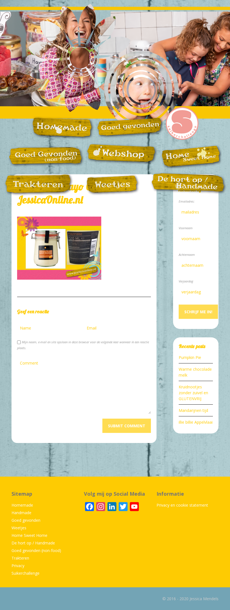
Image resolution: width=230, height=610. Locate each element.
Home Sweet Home (29, 535)
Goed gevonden (26, 520)
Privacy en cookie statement (182, 505)
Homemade (22, 505)
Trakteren (20, 558)
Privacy (18, 565)
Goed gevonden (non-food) (36, 550)
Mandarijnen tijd (193, 410)
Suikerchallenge (26, 573)
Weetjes (19, 527)
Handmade (21, 512)
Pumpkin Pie (190, 357)
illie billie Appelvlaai (196, 422)
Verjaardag (186, 281)
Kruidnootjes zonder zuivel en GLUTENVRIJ (193, 392)
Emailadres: (187, 201)
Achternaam (187, 254)
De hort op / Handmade (33, 543)
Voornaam (186, 228)
